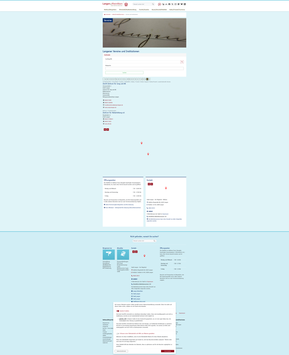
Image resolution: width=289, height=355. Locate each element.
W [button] (145, 79)
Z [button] (147, 79)
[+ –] (145, 149)
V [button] (143, 79)
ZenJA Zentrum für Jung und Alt (114, 84)
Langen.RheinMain (138, 291)
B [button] (107, 79)
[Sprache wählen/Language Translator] (163, 4)
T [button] (139, 79)
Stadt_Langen (136, 293)
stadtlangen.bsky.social (139, 301)
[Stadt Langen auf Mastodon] (178, 4)
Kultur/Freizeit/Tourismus (118, 14)
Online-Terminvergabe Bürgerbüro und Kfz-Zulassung (120, 204)
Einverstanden (167, 351)
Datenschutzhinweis (121, 351)
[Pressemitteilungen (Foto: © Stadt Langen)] (123, 255)
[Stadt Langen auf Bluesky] (181, 4)
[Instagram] (175, 4)
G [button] (116, 79)
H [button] (118, 79)
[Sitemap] (166, 4)
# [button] (149, 79)
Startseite (108, 14)
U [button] (141, 79)
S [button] (137, 79)
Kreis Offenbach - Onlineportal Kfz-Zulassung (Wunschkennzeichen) (123, 207)
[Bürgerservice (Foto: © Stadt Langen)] (109, 255)
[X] (172, 4)
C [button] (109, 79)
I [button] (120, 79)
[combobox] (144, 68)
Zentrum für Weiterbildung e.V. (114, 113)
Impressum (165, 214)
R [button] (135, 79)
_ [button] (103, 79)
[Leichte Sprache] (159, 4)
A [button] (105, 79)
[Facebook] (169, 4)
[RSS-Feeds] (184, 4)
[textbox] (108, 68)
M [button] (127, 79)
